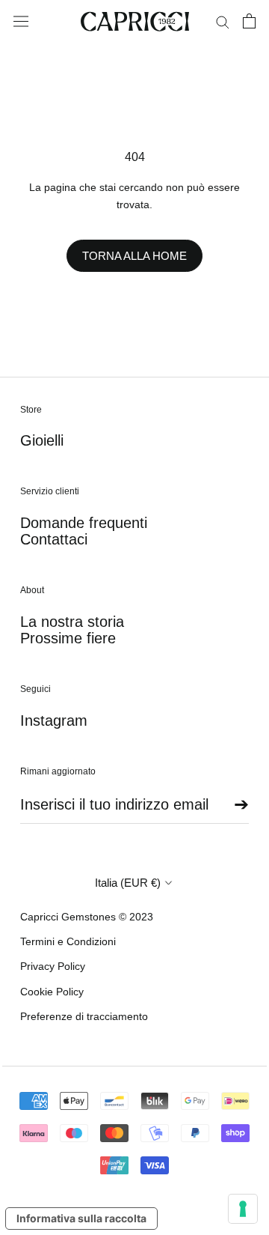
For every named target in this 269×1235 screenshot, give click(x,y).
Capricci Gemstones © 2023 (86, 917)
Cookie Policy (52, 992)
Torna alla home (134, 255)
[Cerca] (222, 21)
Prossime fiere (68, 638)
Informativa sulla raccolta (81, 1218)
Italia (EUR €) (128, 882)
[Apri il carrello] (249, 20)
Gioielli (42, 440)
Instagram (53, 720)
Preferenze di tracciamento (84, 1016)
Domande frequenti (83, 523)
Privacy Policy (52, 966)
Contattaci (53, 539)
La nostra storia (72, 621)
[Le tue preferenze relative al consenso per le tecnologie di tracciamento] (243, 1209)
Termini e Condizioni (68, 941)
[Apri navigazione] (20, 22)
